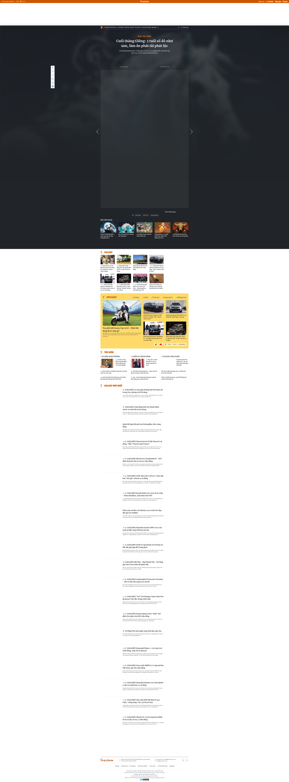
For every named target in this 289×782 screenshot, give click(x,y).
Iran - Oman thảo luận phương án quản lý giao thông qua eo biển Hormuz (143, 378)
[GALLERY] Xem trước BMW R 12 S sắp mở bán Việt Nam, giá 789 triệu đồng (143, 666)
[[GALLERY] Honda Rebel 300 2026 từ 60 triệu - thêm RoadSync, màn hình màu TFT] (140, 278)
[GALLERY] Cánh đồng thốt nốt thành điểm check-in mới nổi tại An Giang (124, 268)
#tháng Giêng (154, 215)
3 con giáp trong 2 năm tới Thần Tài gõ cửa (144, 235)
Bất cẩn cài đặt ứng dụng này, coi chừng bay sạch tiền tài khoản (173, 372)
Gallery (136, 297)
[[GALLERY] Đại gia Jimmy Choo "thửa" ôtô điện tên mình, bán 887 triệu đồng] (110, 619)
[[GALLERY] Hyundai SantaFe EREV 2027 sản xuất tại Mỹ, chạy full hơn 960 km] (110, 533)
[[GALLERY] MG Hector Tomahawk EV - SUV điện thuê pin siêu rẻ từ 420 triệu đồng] (107, 278)
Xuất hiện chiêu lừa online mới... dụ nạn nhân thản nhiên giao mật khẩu (182, 362)
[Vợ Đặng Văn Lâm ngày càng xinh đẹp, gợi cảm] (110, 636)
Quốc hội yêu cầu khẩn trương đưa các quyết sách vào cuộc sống (113, 372)
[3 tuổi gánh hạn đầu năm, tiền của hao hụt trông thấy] (181, 227)
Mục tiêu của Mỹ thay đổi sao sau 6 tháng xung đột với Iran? (151, 362)
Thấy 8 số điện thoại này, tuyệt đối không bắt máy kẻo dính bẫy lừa (173, 378)
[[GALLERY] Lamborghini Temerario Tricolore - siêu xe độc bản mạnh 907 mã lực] (110, 585)
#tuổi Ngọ (138, 215)
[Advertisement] (144, 14)
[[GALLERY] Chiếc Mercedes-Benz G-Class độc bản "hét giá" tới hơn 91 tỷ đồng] (124, 278)
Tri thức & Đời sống (146, 27)
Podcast (155, 297)
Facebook (183, 760)
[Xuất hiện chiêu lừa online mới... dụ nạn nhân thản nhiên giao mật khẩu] (168, 363)
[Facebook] (53, 67)
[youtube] (161, 344)
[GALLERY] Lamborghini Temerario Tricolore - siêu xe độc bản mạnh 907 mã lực (143, 580)
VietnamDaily (182, 344)
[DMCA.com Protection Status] (144, 779)
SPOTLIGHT (111, 297)
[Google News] (53, 86)
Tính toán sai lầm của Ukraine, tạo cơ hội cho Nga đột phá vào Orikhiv (156, 286)
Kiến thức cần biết (129, 27)
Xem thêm (158, 27)
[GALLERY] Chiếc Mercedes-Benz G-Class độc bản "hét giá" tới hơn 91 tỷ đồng (124, 287)
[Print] (53, 79)
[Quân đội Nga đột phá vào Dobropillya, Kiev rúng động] (140, 259)
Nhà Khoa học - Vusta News (116, 27)
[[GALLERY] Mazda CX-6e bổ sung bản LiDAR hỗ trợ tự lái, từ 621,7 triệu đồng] (110, 722)
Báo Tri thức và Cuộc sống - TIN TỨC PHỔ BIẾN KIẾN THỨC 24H (144, 1)
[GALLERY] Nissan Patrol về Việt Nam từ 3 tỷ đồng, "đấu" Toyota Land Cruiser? (156, 268)
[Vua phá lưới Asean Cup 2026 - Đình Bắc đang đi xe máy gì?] (122, 313)
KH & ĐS (175, 344)
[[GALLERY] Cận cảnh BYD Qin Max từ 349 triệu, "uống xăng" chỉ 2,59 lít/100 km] (110, 705)
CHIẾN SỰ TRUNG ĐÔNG (141, 356)
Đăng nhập (186, 27)
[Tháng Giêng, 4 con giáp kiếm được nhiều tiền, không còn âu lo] (162, 227)
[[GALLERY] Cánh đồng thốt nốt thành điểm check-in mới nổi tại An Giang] (124, 259)
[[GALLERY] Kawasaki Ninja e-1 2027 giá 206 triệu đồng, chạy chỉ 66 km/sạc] (110, 653)
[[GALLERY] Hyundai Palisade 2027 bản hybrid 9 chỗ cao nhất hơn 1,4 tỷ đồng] (110, 688)
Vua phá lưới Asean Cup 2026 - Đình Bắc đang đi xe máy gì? (121, 329)
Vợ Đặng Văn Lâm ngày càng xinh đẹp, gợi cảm (143, 631)
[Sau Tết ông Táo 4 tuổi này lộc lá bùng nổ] (126, 227)
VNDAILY (270, 1)
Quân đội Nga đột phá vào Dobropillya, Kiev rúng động (140, 267)
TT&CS (169, 344)
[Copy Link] (53, 82)
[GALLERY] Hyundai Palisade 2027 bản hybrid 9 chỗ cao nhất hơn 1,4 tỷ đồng (143, 684)
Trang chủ (101, 27)
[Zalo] (53, 71)
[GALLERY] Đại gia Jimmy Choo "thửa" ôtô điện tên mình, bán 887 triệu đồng (142, 615)
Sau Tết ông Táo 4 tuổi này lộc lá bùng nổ (126, 235)
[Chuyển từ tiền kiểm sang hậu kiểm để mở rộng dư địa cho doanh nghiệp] (107, 363)
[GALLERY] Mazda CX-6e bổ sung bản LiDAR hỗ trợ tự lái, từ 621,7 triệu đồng (142, 718)
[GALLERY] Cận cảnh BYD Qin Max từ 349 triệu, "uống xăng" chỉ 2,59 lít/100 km (141, 701)
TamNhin (285, 1)
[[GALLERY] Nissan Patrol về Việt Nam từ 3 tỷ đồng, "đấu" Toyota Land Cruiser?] (156, 259)
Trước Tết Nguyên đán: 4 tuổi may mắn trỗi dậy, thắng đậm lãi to (107, 236)
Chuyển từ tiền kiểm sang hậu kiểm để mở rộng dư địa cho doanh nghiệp (121, 362)
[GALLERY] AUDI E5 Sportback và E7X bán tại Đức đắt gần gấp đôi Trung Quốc (143, 546)
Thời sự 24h (137, 27)
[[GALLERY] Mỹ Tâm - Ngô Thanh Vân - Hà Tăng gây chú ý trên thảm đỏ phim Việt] (110, 567)
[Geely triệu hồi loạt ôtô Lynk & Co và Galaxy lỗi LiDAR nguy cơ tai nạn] (176, 307)
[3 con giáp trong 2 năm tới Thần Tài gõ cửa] (144, 227)
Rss (187, 760)
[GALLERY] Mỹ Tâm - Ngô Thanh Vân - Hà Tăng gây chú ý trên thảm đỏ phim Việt (143, 563)
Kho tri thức (144, 36)
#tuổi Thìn (145, 215)
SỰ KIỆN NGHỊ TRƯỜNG (111, 356)
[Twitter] (53, 75)
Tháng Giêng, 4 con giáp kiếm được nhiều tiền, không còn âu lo (161, 236)
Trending (106, 27)
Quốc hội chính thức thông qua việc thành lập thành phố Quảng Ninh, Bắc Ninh (113, 378)
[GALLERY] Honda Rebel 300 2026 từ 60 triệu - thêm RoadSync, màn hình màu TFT (140, 287)
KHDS (262, 1)
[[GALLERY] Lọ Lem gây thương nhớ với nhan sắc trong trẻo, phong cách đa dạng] (107, 259)
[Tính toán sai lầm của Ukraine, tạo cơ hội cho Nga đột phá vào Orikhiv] (156, 278)
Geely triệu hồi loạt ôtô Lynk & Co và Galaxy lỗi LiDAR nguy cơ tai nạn (176, 316)
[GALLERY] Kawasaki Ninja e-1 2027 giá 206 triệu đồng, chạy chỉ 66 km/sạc (142, 649)
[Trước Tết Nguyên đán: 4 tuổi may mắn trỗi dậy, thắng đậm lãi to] (108, 227)
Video (145, 297)
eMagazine (181, 297)
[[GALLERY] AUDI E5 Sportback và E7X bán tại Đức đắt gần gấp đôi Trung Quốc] (110, 550)
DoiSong (278, 1)
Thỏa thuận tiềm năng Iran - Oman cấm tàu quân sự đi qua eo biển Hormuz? (144, 372)
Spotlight (154, 27)
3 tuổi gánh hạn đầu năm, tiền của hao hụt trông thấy (180, 235)
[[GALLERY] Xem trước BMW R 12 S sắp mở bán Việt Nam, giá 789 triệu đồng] (110, 671)
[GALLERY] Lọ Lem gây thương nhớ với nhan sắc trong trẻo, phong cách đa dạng (107, 268)
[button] (191, 132)
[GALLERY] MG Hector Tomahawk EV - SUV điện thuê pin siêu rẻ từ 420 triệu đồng (107, 287)
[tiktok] (156, 344)
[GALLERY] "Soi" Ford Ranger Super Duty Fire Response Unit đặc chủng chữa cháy (143, 597)
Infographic (168, 297)
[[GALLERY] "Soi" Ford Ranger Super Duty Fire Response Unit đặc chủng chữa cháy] (110, 602)
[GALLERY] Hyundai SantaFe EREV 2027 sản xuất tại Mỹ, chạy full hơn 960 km (142, 529)
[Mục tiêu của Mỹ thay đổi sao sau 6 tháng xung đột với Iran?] (137, 363)
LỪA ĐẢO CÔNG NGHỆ (170, 356)
